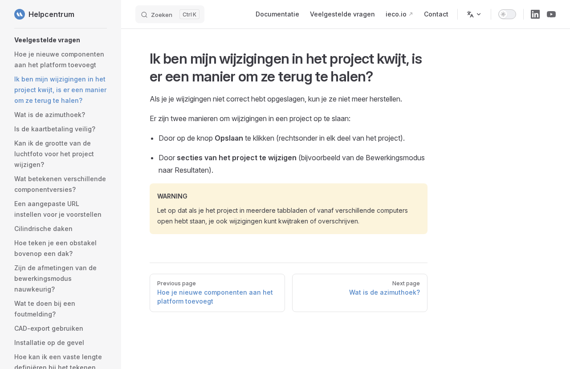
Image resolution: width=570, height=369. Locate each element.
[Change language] (474, 14)
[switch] (507, 14)
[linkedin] (535, 14)
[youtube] (551, 14)
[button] (60, 40)
